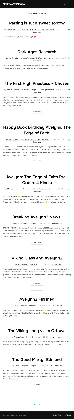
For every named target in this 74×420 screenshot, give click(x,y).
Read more (38, 111)
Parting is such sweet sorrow (37, 23)
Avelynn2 (45, 139)
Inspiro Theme (57, 415)
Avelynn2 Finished (36, 299)
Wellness (32, 305)
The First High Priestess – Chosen (37, 83)
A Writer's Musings (29, 29)
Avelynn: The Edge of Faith (31, 139)
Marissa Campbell (14, 4)
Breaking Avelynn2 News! (36, 217)
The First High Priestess (45, 29)
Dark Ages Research (36, 51)
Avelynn (32, 337)
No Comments (57, 223)
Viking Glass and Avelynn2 (37, 258)
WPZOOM (68, 415)
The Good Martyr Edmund (37, 359)
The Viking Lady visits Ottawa (37, 330)
